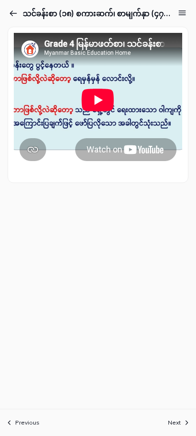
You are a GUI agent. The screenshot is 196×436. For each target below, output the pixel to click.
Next (174, 422)
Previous (27, 422)
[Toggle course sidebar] (182, 13)
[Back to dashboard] (13, 13)
